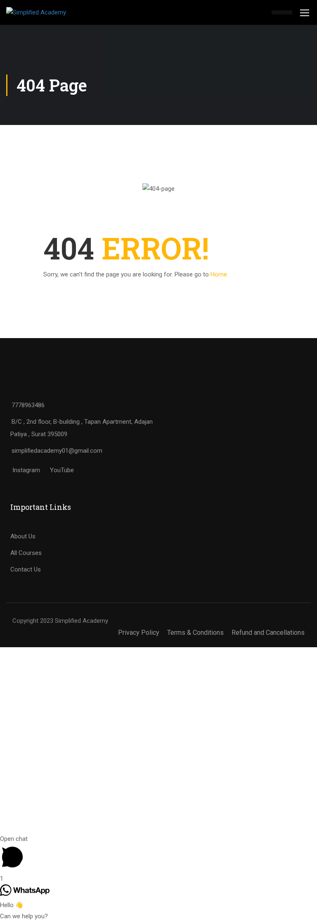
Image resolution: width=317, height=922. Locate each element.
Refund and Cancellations (268, 632)
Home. (219, 274)
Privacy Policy (138, 632)
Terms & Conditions (195, 632)
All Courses (26, 553)
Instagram (26, 470)
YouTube (62, 470)
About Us (22, 536)
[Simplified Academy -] (47, 12)
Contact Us (25, 569)
